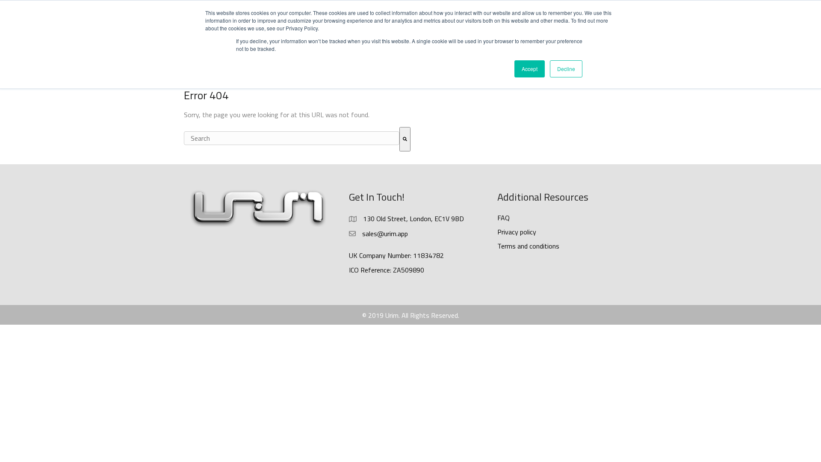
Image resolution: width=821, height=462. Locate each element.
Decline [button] (566, 68)
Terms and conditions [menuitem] (528, 246)
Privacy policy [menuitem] (516, 232)
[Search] (404, 139)
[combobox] (291, 138)
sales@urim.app (385, 233)
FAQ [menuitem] (503, 218)
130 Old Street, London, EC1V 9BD (413, 218)
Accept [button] (529, 68)
